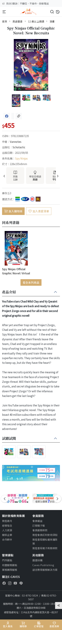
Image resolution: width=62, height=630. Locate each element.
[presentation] (4, 176)
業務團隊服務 (9, 569)
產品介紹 (9, 292)
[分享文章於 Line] (12, 116)
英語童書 (18, 21)
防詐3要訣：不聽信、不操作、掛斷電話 (27, 3)
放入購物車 (15, 211)
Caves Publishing (43, 565)
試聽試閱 (9, 438)
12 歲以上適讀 (36, 21)
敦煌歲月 (7, 521)
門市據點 (7, 560)
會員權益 (37, 521)
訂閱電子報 (38, 525)
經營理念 (7, 525)
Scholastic (18, 147)
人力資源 (7, 530)
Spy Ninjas (21, 158)
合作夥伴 (7, 539)
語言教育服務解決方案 (45, 569)
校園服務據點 (9, 565)
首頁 (4, 21)
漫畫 (52, 21)
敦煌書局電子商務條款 (45, 548)
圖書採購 (37, 560)
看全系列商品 (31, 282)
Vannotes (15, 141)
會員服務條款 (39, 530)
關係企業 (7, 535)
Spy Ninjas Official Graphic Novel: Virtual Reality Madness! (16, 271)
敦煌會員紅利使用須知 (45, 535)
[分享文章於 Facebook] (6, 116)
